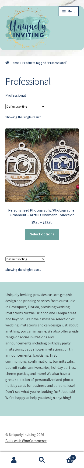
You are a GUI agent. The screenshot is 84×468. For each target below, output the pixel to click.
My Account (14, 460)
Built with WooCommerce (26, 440)
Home (15, 63)
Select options (42, 234)
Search (42, 460)
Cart (65, 456)
